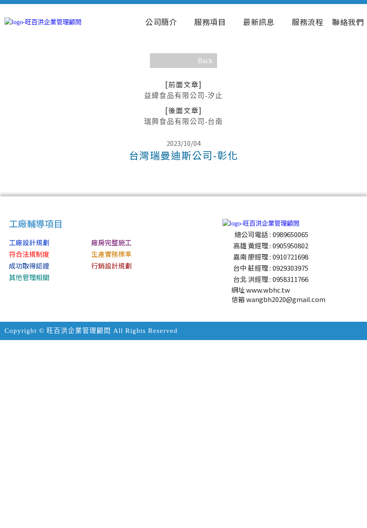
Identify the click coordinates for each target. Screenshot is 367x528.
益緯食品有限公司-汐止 (183, 89)
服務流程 (307, 21)
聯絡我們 (347, 21)
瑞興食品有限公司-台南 (183, 115)
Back (205, 60)
